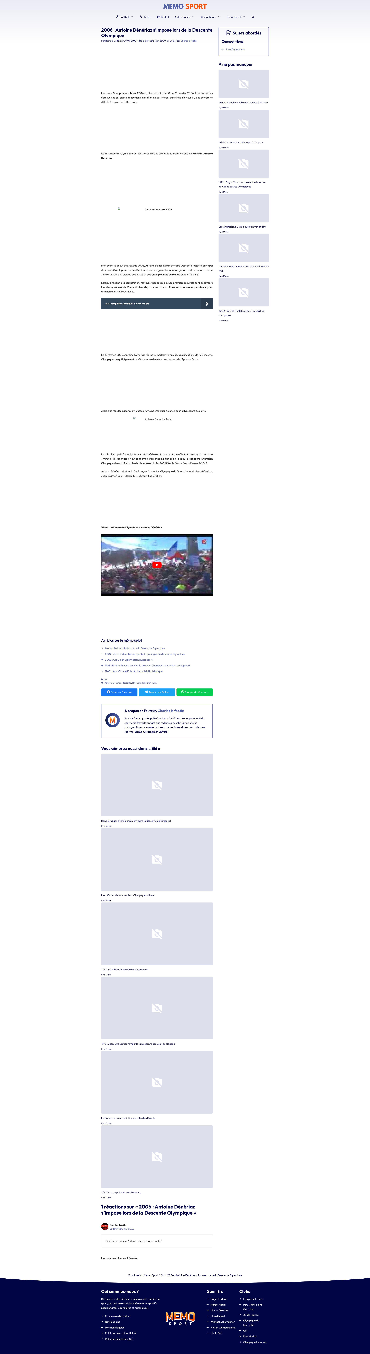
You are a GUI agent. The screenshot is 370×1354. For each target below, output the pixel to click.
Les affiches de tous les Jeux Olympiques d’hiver (128, 895)
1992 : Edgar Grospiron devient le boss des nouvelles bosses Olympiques (242, 184)
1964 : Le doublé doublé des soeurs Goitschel (243, 102)
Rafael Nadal (218, 1304)
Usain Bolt (216, 1333)
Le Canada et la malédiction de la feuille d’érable (128, 1118)
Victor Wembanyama (223, 1327)
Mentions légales (114, 1327)
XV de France (251, 1315)
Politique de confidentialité (120, 1333)
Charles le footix (171, 711)
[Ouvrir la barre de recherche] (253, 17)
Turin (154, 682)
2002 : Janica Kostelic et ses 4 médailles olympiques (241, 313)
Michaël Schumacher (223, 1321)
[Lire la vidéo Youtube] (157, 565)
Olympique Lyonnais (254, 1342)
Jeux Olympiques (235, 49)
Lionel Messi (218, 1316)
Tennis (147, 17)
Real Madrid (250, 1336)
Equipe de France (253, 1299)
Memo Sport (151, 1275)
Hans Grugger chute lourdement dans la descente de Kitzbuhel (136, 821)
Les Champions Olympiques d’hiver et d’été (243, 226)
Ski (106, 679)
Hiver (134, 682)
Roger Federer (219, 1299)
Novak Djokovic (220, 1310)
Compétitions (208, 17)
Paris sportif (234, 17)
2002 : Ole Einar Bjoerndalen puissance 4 (124, 969)
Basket (164, 17)
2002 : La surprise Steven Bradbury (121, 1192)
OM (245, 1330)
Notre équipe (112, 1321)
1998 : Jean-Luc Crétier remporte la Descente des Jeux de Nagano (138, 1043)
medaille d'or (144, 682)
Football (124, 17)
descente (126, 682)
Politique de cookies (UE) (119, 1339)
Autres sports (182, 17)
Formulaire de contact (118, 1316)
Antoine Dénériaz (113, 682)
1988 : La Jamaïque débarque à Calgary (241, 142)
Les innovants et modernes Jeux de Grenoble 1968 (244, 268)
